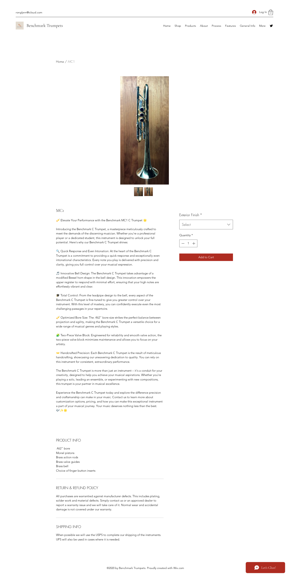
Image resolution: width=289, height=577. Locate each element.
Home (60, 61)
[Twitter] (271, 26)
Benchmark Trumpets (45, 25)
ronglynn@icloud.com (29, 12)
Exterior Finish (190, 214)
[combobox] (206, 225)
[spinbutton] (188, 243)
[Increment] (194, 243)
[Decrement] (182, 243)
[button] (270, 12)
